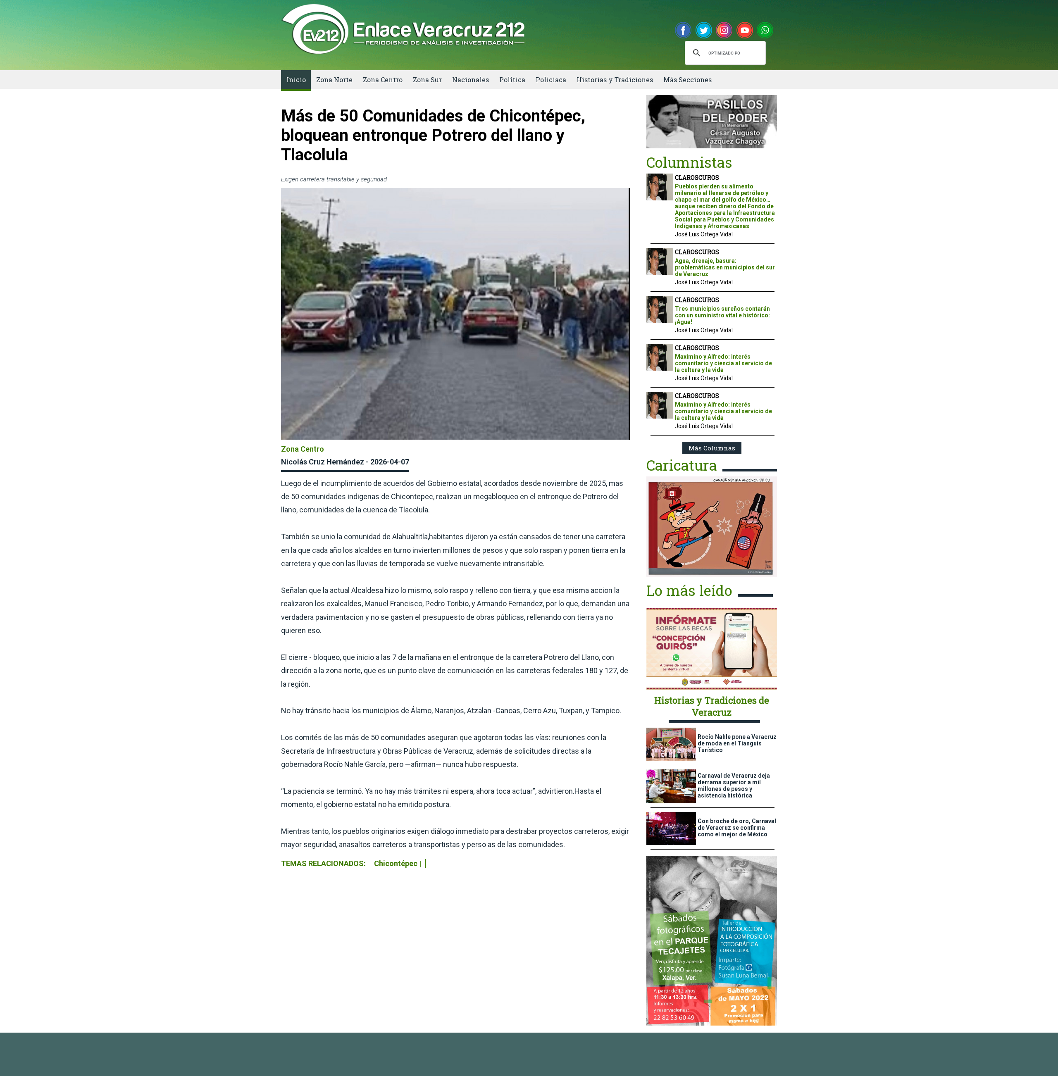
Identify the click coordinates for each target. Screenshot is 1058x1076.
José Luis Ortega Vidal (704, 234)
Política (512, 79)
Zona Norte (334, 79)
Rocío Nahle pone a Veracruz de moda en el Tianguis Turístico (737, 743)
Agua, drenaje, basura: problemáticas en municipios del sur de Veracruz (725, 267)
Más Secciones (687, 79)
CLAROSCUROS (697, 177)
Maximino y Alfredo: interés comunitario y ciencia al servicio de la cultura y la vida (723, 363)
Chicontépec (395, 863)
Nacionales (470, 79)
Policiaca (551, 79)
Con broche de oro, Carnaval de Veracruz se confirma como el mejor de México (737, 828)
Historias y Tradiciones (615, 79)
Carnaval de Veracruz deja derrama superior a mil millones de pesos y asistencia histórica (734, 785)
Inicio (296, 79)
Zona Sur (427, 79)
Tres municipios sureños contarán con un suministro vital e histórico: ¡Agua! (722, 315)
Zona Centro (383, 79)
